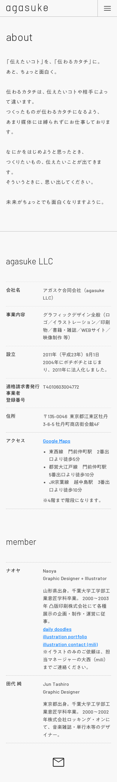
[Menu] (107, 8)
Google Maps (56, 441)
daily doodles (57, 629)
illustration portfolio (65, 636)
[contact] (58, 762)
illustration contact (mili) (70, 644)
